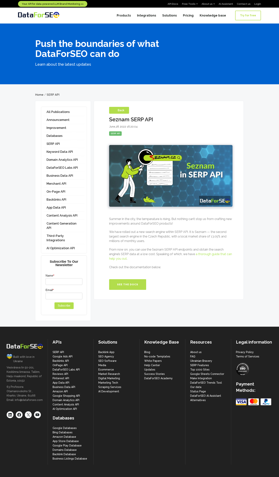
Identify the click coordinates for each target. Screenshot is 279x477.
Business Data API (59, 175)
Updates (149, 369)
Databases (54, 136)
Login (257, 3)
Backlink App (106, 352)
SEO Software (107, 360)
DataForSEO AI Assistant (205, 395)
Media (102, 365)
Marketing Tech (108, 382)
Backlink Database (64, 454)
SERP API (53, 94)
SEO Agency (106, 356)
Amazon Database (64, 436)
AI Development (108, 391)
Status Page (198, 391)
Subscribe (64, 305)
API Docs (173, 3)
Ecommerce (106, 369)
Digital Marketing (109, 378)
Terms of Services (247, 356)
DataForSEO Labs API (62, 168)
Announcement (57, 120)
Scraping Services (109, 387)
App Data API (56, 207)
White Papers (153, 360)
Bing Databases (63, 432)
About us (207, 3)
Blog (147, 352)
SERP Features (199, 365)
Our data (195, 387)
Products (124, 15)
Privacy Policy (245, 352)
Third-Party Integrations (55, 238)
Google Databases (65, 428)
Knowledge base (213, 15)
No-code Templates (157, 356)
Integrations (146, 15)
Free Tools (188, 3)
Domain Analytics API (62, 160)
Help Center (152, 365)
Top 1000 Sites (200, 369)
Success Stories (154, 373)
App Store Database (66, 441)
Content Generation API (61, 226)
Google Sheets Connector (207, 373)
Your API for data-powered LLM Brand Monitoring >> (53, 3)
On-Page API (55, 191)
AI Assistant (226, 3)
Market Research (109, 373)
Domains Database (65, 449)
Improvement (56, 128)
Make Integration (201, 378)
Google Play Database (67, 445)
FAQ (192, 356)
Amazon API (60, 391)
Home (39, 94)
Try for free (248, 15)
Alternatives (198, 400)
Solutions (169, 15)
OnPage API (60, 365)
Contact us (244, 3)
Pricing (188, 15)
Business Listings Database (70, 458)
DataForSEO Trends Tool (206, 382)
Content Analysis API (61, 215)
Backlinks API (56, 199)
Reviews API (60, 373)
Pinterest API (61, 378)
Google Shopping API (66, 395)
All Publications (58, 112)
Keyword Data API (59, 152)
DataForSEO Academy (158, 378)
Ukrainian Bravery (201, 360)
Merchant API (56, 183)
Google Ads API (63, 356)
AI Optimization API (60, 248)
